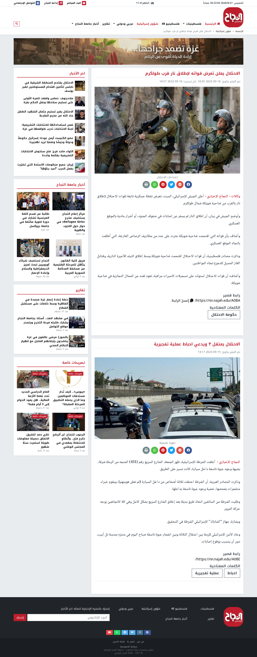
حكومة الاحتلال (224, 314)
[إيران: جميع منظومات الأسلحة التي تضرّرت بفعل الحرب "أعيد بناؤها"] (80, 167)
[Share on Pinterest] (163, 184)
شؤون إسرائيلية (147, 23)
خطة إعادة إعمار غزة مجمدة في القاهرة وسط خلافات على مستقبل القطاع (44, 304)
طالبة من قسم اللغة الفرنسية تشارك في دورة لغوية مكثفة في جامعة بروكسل (34, 220)
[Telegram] (124, 632)
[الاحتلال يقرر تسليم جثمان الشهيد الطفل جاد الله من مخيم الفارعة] (80, 114)
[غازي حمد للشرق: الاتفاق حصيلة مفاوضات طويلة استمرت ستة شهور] (33, 422)
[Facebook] (147, 632)
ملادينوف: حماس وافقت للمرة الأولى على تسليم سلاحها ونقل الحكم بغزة (48, 100)
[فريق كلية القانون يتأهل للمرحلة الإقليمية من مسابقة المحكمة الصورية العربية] (68, 248)
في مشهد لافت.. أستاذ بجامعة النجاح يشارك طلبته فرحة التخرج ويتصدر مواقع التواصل (42, 322)
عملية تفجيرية (207, 573)
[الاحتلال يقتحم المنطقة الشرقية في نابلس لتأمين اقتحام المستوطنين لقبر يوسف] (80, 85)
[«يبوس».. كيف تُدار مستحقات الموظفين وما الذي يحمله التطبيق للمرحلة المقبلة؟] (68, 379)
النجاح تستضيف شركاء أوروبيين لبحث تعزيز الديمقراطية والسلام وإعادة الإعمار (34, 267)
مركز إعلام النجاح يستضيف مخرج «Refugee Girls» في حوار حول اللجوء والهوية (71, 222)
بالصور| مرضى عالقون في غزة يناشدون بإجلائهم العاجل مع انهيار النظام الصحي (44, 341)
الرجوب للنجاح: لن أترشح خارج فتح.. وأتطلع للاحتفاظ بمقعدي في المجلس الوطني (69, 441)
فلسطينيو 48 (170, 23)
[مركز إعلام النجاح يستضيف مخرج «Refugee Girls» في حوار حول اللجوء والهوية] (68, 201)
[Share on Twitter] (171, 184)
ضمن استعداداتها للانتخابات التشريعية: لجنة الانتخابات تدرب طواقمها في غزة (47, 127)
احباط (232, 573)
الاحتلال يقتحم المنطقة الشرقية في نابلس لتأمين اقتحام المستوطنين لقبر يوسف (47, 87)
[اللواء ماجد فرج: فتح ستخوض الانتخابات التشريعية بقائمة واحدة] (80, 154)
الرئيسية (239, 31)
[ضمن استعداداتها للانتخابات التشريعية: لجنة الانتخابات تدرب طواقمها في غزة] (80, 127)
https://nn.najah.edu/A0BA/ (217, 300)
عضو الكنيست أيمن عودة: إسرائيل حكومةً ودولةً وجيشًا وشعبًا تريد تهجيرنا (45, 140)
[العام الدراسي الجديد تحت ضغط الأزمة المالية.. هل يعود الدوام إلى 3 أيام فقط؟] (33, 379)
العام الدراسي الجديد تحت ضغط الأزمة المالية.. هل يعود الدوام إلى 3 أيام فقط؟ (33, 398)
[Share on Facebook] (188, 184)
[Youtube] (109, 632)
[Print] (146, 184)
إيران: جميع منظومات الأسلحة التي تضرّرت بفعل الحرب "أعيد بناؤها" (45, 167)
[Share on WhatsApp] (154, 184)
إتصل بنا (131, 642)
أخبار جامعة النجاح (86, 23)
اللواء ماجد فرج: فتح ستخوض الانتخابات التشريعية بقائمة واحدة (47, 153)
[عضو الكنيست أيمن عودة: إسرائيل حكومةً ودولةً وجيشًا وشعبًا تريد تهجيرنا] (80, 140)
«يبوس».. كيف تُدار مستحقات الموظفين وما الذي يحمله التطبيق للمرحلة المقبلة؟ (69, 398)
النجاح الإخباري (233, 17)
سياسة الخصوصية (128, 647)
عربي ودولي (124, 23)
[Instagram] (140, 632)
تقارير (106, 23)
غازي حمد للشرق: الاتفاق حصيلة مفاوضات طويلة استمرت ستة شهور (33, 441)
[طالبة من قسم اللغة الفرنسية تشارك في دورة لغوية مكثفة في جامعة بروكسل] (33, 201)
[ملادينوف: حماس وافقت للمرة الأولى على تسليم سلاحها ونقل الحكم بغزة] (80, 101)
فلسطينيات (193, 23)
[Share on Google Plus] (180, 184)
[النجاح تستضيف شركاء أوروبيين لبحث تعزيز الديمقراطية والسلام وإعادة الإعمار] (33, 248)
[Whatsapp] (117, 632)
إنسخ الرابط (181, 300)
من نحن (140, 642)
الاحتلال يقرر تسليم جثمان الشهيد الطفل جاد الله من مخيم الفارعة (45, 114)
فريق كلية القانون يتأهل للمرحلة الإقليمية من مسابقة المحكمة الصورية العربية (69, 267)
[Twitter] (132, 632)
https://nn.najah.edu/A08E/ (217, 559)
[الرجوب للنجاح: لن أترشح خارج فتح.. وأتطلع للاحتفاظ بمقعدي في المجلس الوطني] (68, 422)
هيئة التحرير (119, 642)
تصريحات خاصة (73, 362)
